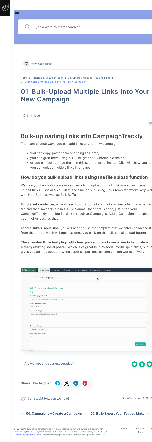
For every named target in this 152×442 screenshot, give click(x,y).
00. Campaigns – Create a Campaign (54, 413)
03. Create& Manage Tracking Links (89, 77)
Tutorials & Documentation (48, 77)
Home (24, 77)
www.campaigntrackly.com (28, 434)
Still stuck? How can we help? (48, 398)
